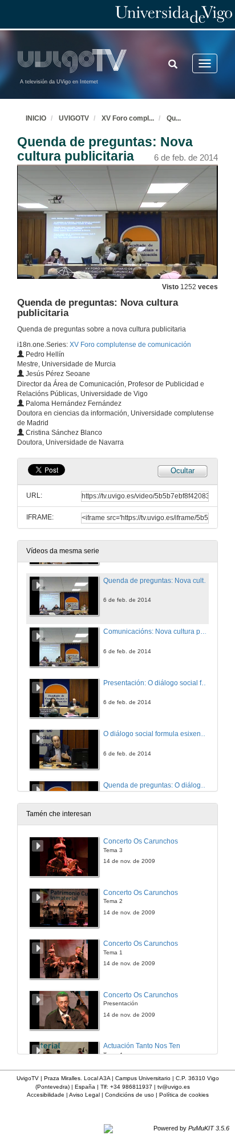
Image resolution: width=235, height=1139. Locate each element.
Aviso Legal (84, 1095)
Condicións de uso (129, 1095)
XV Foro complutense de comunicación (130, 345)
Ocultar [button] (183, 470)
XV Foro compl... (128, 118)
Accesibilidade (45, 1095)
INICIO (36, 118)
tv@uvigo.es (173, 1087)
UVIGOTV (74, 118)
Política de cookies (184, 1095)
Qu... (174, 118)
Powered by (191, 1128)
